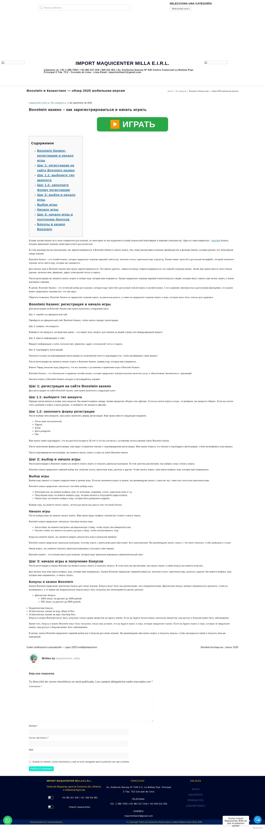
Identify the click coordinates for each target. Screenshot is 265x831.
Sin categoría (57, 103)
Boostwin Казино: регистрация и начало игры (55, 155)
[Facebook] (242, 65)
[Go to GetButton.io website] (258, 828)
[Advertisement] (132, 36)
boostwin (216, 240)
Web (31, 750)
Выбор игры (47, 204)
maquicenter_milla (38, 103)
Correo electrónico (39, 738)
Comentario (35, 686)
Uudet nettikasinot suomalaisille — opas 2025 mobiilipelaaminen (62, 647)
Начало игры (47, 209)
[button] (7, 820)
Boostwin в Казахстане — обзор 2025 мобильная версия (76, 90)
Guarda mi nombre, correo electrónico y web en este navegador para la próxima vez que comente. (81, 762)
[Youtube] (251, 65)
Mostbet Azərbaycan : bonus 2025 (219, 647)
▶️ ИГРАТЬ (132, 124)
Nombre (33, 726)
